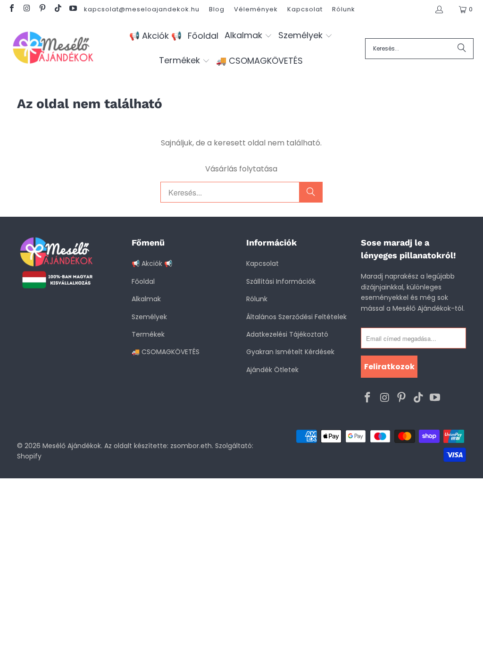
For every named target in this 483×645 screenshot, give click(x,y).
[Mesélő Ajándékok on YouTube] (72, 9)
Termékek (148, 334)
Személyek (149, 317)
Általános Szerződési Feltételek (296, 317)
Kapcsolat (305, 9)
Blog (217, 9)
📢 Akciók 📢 (152, 263)
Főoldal (143, 281)
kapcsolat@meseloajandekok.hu (142, 9)
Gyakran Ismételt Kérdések (290, 351)
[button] (248, 36)
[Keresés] (462, 48)
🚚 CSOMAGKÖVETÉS (166, 351)
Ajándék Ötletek (272, 369)
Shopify (29, 456)
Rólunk (343, 9)
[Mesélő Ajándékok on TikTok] (57, 9)
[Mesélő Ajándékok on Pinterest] (42, 9)
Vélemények (256, 9)
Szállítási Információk (281, 281)
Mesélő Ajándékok (71, 445)
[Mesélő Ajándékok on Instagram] (26, 9)
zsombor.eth (191, 445)
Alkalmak (146, 299)
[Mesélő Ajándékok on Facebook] (11, 9)
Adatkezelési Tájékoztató (287, 334)
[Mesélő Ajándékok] (53, 48)
